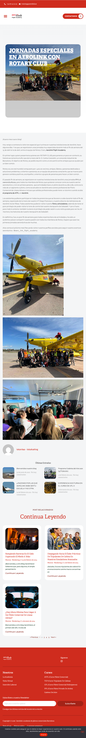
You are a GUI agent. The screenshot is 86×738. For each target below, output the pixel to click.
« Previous (34, 637)
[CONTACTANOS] (80, 16)
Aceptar (43, 735)
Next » (53, 637)
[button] (5, 16)
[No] (82, 732)
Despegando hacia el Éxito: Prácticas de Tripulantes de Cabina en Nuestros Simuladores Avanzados (63, 556)
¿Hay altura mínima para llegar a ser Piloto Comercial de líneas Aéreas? (20, 615)
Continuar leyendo (14, 573)
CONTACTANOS (71, 16)
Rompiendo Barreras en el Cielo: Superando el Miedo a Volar (19, 555)
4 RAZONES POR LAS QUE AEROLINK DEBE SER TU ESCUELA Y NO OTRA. (27, 486)
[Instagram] (61, 661)
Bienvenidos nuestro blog (27, 468)
